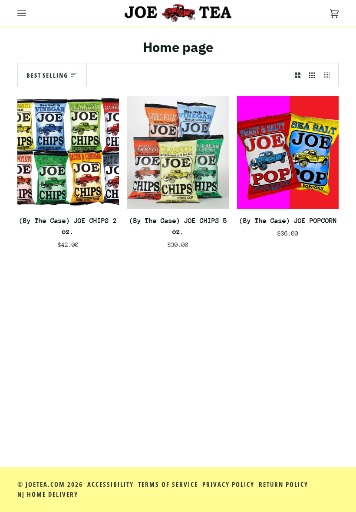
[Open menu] (30, 13)
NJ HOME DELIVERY (47, 494)
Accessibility (110, 484)
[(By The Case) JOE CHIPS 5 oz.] (178, 152)
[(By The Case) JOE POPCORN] (288, 152)
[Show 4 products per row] (329, 75)
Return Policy (283, 484)
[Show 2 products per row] (297, 75)
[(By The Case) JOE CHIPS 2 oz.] (68, 152)
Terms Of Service (168, 484)
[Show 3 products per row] (312, 75)
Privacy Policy (228, 484)
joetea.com (45, 484)
